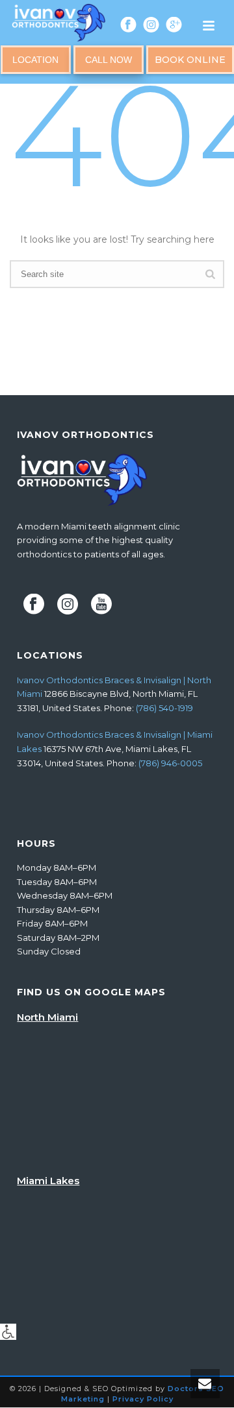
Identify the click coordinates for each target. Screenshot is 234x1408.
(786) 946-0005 (170, 763)
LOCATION (35, 60)
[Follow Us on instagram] (67, 605)
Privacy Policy (143, 1398)
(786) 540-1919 (164, 708)
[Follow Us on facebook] (33, 605)
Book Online (190, 60)
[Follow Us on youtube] (101, 605)
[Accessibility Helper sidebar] (8, 1332)
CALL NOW (108, 60)
